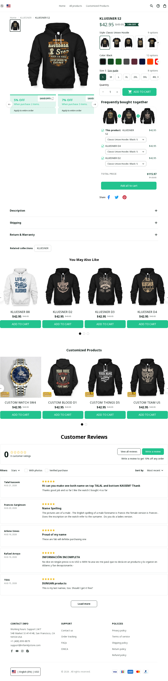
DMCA (64, 649)
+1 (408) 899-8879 (20, 641)
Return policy (119, 649)
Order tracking (68, 636)
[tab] (80, 334)
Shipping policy (120, 642)
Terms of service (121, 636)
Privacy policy (119, 630)
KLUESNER (26, 17)
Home (13, 17)
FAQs (64, 642)
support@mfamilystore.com (25, 645)
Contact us (67, 630)
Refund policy (119, 655)
